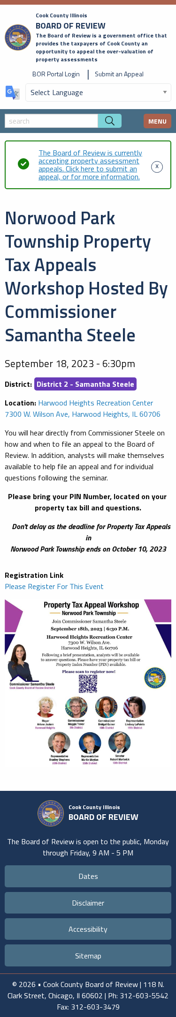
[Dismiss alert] (157, 165)
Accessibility (88, 929)
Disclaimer (88, 902)
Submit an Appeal (119, 74)
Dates (88, 876)
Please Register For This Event (54, 586)
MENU (157, 121)
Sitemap (88, 955)
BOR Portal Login (56, 74)
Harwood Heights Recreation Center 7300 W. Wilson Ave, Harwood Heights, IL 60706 (83, 408)
